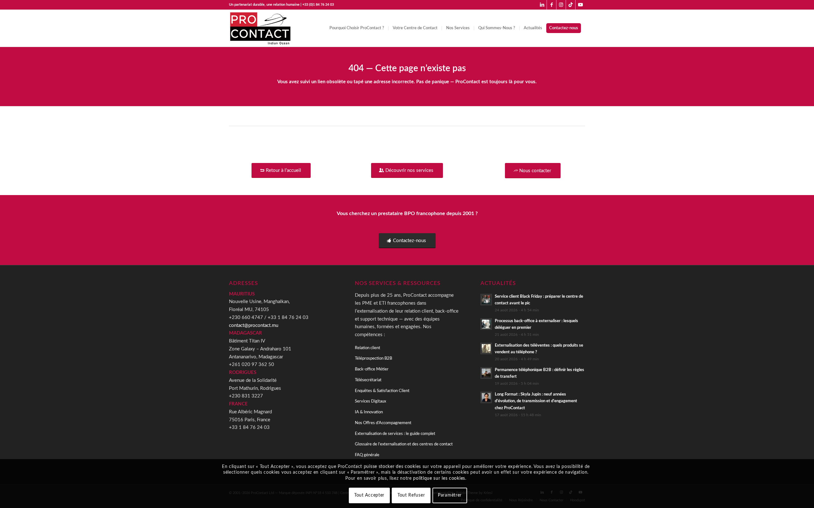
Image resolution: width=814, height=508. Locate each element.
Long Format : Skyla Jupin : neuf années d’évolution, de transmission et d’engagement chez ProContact (536, 401)
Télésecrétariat (368, 380)
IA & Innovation (369, 412)
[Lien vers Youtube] (580, 5)
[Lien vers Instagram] (561, 5)
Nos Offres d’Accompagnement (383, 423)
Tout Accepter (369, 495)
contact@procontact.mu (253, 325)
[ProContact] (261, 28)
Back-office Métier (372, 369)
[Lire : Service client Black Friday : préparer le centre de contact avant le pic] (486, 299)
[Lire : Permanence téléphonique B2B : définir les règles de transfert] (486, 373)
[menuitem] (356, 28)
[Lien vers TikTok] (570, 5)
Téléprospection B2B (373, 358)
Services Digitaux (370, 401)
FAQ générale (367, 455)
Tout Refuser (411, 495)
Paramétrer (450, 495)
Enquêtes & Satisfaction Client (382, 391)
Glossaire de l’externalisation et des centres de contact (404, 444)
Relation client (367, 348)
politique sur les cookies (439, 478)
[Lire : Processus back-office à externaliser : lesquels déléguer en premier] (486, 324)
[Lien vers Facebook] (551, 5)
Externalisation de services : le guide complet (395, 434)
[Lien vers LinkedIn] (542, 5)
